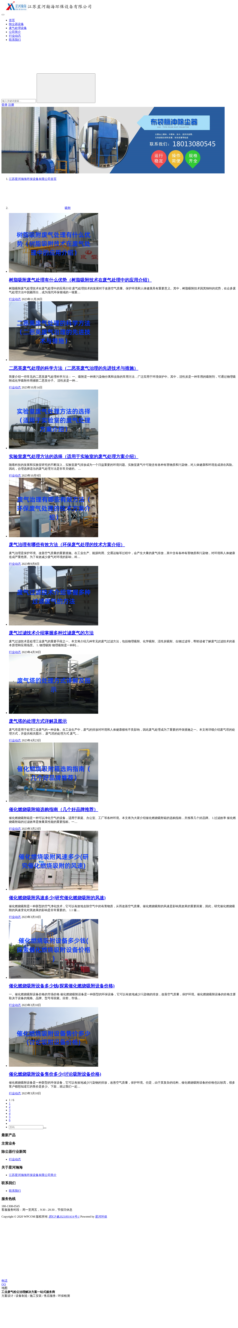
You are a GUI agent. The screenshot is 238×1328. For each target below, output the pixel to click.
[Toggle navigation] (2, 14)
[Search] (66, 88)
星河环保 (101, 1216)
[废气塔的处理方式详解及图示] (53, 712)
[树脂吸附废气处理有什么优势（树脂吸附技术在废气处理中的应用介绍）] (53, 271)
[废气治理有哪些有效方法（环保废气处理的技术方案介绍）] (53, 536)
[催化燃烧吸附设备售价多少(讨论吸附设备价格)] (53, 1065)
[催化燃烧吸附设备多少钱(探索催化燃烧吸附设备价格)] (53, 977)
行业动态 (15, 35)
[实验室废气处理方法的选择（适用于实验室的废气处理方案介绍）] (53, 448)
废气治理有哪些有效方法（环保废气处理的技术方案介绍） (67, 544)
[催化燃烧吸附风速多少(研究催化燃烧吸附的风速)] (53, 889)
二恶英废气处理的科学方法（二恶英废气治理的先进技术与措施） (73, 368)
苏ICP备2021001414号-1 (64, 1216)
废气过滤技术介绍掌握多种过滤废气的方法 (51, 632)
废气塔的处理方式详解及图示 (38, 721)
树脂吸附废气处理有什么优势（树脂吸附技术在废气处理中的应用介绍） (80, 279)
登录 (4, 104)
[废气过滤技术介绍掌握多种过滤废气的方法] (53, 624)
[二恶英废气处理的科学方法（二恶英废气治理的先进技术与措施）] (53, 359)
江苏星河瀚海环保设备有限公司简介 (33, 1175)
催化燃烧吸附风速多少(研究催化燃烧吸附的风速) (57, 897)
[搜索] (29, 71)
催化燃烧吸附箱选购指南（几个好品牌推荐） (53, 809)
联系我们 (15, 39)
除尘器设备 (16, 24)
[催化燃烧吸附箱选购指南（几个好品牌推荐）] (53, 801)
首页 (12, 20)
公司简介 (15, 31)
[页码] (44, 1128)
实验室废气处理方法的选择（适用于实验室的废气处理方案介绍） (73, 456)
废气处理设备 (18, 28)
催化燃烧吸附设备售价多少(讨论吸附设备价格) (55, 1074)
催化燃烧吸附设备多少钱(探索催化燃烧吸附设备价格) (62, 985)
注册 (11, 104)
